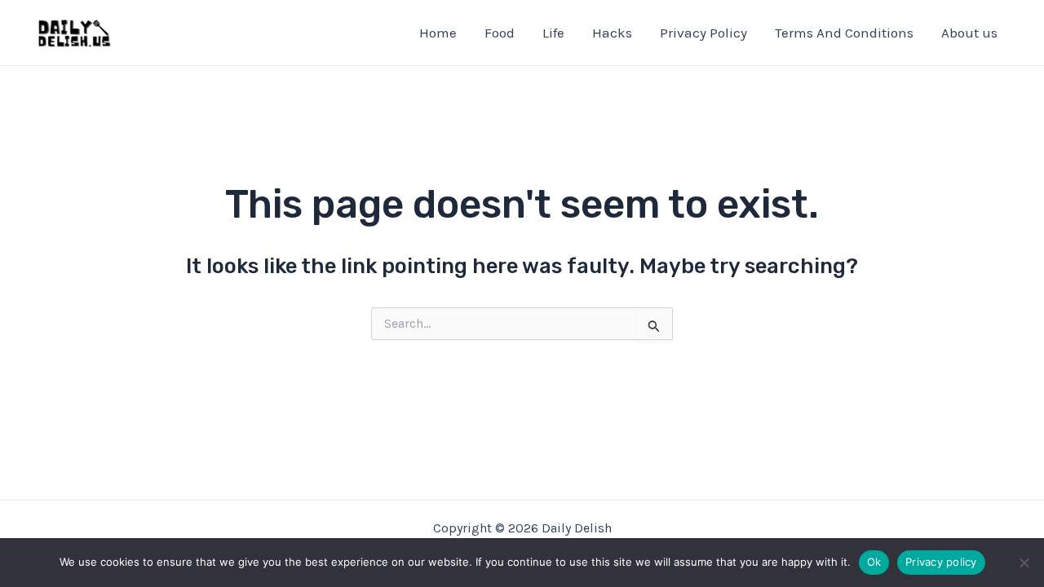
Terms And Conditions (844, 32)
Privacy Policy (703, 32)
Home (438, 32)
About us (969, 32)
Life (553, 32)
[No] (1023, 562)
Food (499, 32)
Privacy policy (941, 561)
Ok (874, 561)
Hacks (612, 32)
